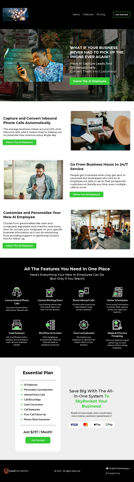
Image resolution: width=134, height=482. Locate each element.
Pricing (101, 14)
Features (88, 14)
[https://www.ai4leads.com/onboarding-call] (16, 14)
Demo (76, 14)
